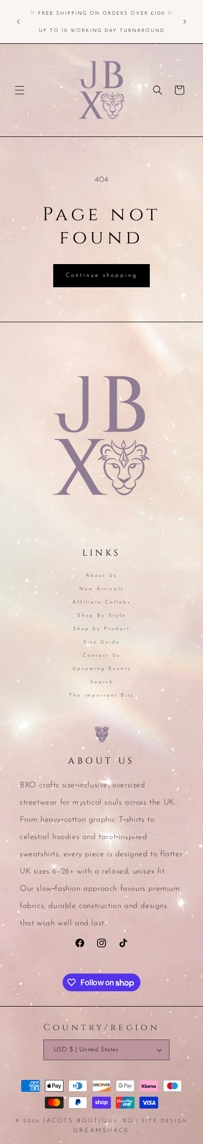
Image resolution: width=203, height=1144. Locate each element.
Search (101, 682)
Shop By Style (101, 615)
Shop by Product (101, 629)
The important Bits (101, 695)
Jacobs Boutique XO (88, 1121)
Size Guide (101, 642)
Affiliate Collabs (101, 602)
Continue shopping (101, 275)
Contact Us (102, 655)
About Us (101, 575)
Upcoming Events (101, 669)
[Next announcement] (185, 22)
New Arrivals (101, 589)
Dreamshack (101, 1131)
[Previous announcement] (18, 22)
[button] (20, 90)
